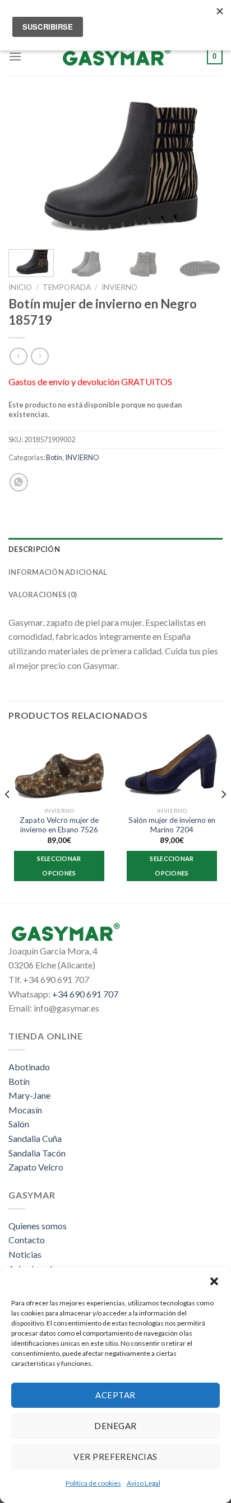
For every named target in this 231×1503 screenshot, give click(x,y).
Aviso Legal (143, 1483)
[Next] (204, 169)
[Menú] (15, 56)
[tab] (115, 549)
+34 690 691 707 (85, 994)
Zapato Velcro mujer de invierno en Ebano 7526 (59, 825)
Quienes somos (37, 1225)
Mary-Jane (29, 1095)
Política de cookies (93, 1483)
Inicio (20, 287)
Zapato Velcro (35, 1167)
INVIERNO (119, 287)
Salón (18, 1123)
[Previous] (27, 169)
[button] (214, 1281)
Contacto (26, 1239)
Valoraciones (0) (42, 594)
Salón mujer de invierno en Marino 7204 (171, 825)
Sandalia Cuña (35, 1138)
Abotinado (29, 1066)
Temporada (67, 287)
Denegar (115, 1426)
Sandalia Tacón (37, 1153)
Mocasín (25, 1109)
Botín (54, 457)
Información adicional (57, 572)
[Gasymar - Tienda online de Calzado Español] (115, 56)
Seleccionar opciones (59, 866)
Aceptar (115, 1395)
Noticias (24, 1254)
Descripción (34, 549)
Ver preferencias (115, 1457)
